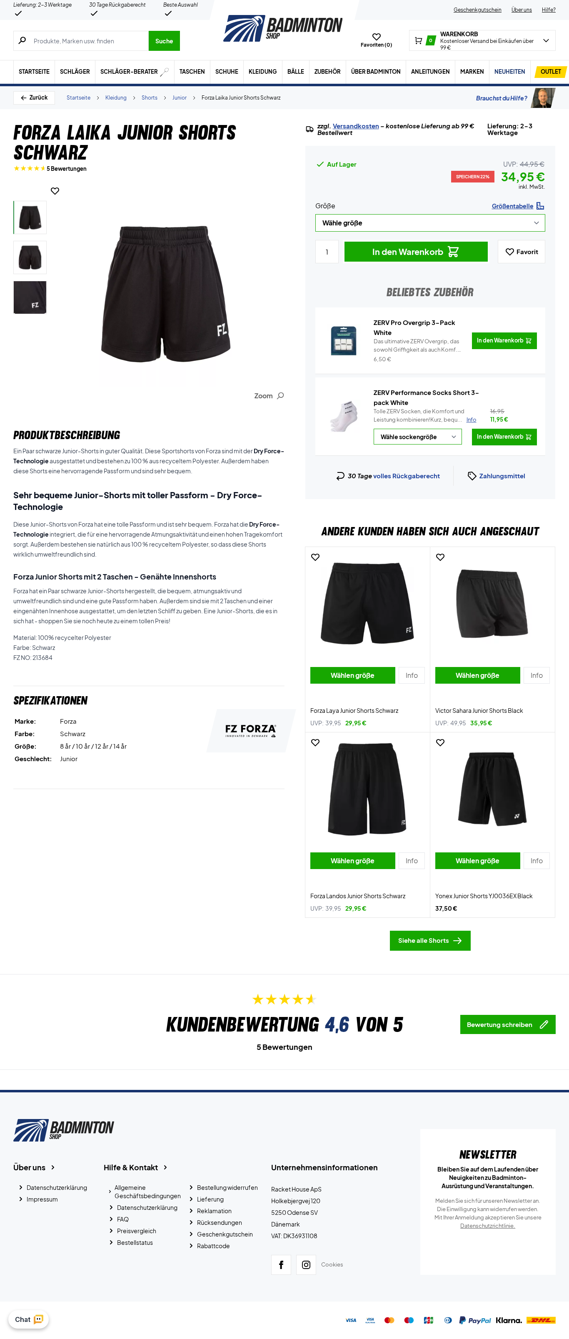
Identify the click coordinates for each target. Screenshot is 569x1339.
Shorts (149, 98)
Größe (325, 205)
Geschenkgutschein (478, 10)
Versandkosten (356, 125)
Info (472, 419)
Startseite (34, 71)
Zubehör (327, 71)
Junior (179, 98)
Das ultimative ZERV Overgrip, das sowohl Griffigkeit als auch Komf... (417, 346)
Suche (164, 41)
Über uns (522, 10)
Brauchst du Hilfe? (501, 98)
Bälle (295, 71)
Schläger (75, 71)
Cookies (332, 1264)
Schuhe (226, 71)
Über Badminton (376, 71)
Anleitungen (430, 71)
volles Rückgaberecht (406, 476)
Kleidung (263, 71)
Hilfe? (549, 10)
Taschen (192, 71)
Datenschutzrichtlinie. (487, 1225)
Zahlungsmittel (502, 476)
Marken (472, 71)
